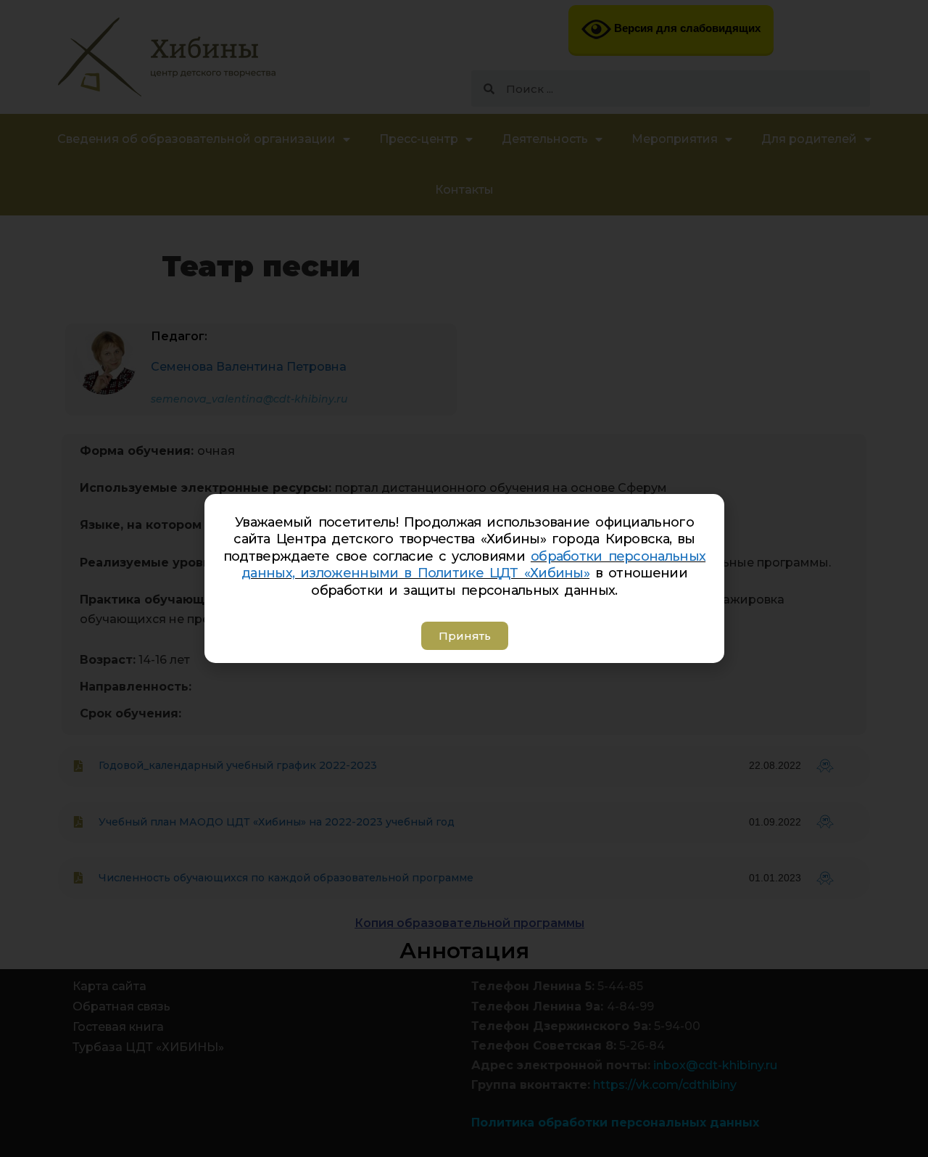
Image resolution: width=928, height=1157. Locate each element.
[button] (464, 636)
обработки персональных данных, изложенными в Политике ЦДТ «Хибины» (473, 564)
